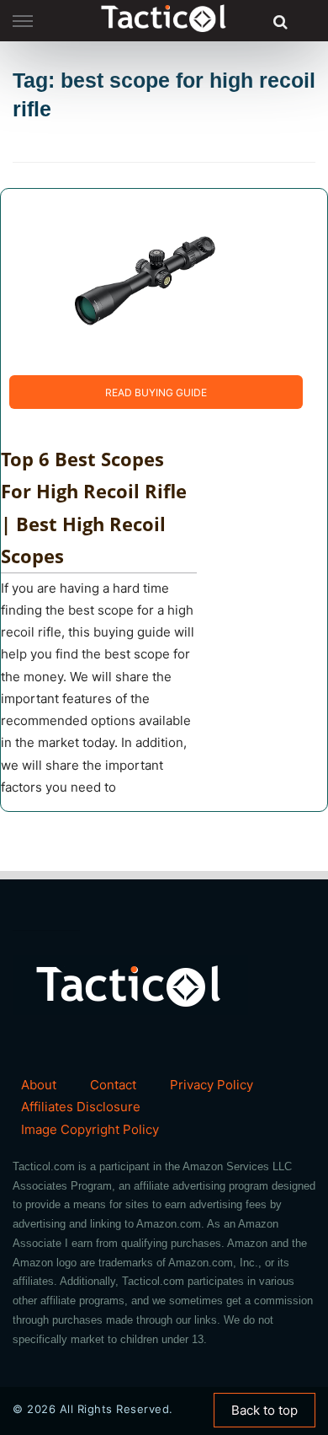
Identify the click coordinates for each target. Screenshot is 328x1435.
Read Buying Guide (156, 392)
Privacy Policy (211, 1085)
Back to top (264, 1410)
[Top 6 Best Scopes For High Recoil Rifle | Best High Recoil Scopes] (144, 280)
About (38, 1085)
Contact (113, 1085)
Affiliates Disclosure (80, 1107)
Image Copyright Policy (90, 1129)
